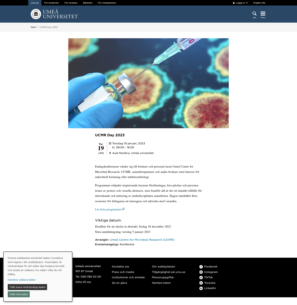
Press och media (123, 271)
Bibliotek (87, 2)
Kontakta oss (120, 266)
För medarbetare (107, 2)
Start (33, 27)
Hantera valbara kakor (22, 279)
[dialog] (37, 277)
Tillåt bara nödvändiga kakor (27, 287)
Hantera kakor (161, 282)
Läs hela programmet (108, 209)
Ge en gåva (119, 282)
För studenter (51, 2)
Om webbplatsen (163, 266)
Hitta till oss (83, 281)
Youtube (209, 282)
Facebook (210, 266)
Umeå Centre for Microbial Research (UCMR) (142, 239)
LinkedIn (210, 288)
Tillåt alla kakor (18, 294)
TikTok (208, 277)
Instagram (211, 271)
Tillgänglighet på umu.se (168, 271)
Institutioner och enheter (128, 277)
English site (259, 2)
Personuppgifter (163, 277)
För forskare (71, 2)
